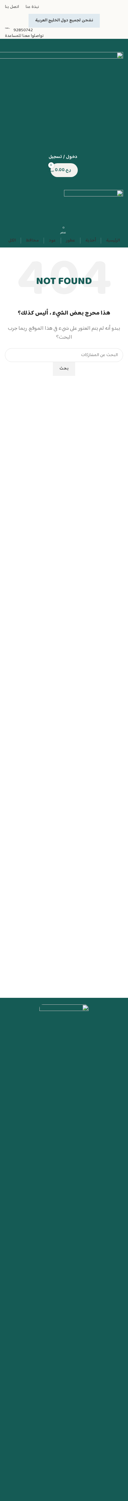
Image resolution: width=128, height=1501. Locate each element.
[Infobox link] (64, 30)
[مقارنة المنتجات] (64, 130)
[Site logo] (93, 205)
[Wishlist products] (64, 143)
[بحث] (64, 45)
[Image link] (64, 1251)
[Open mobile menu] (64, 183)
